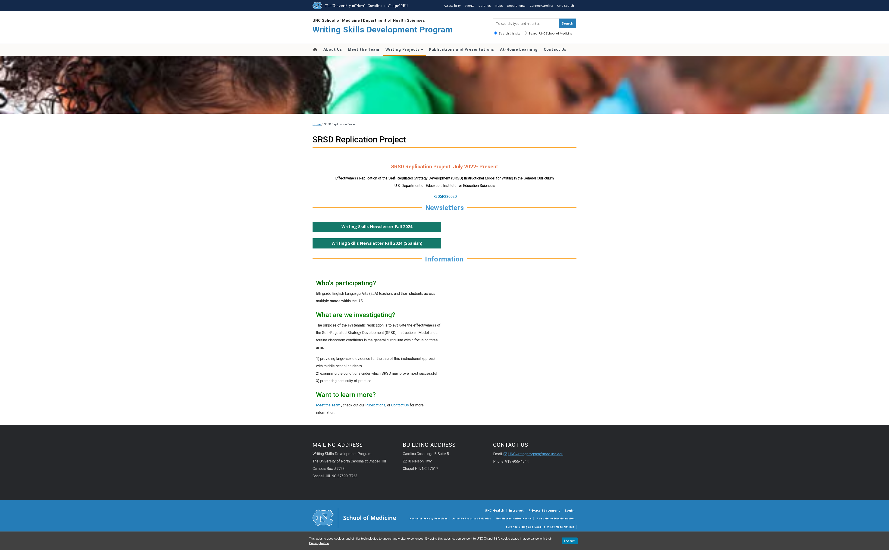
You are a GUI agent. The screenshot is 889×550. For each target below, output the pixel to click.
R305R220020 (445, 196)
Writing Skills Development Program (383, 30)
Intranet (516, 510)
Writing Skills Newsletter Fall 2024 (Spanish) (377, 243)
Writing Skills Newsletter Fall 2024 (376, 226)
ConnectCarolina (541, 5)
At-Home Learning (519, 49)
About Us (332, 49)
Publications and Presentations (461, 49)
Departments (516, 5)
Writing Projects (403, 49)
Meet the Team (363, 49)
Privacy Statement (544, 510)
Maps (499, 5)
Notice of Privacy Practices (429, 518)
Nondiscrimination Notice (514, 518)
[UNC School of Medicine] (354, 517)
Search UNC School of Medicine (550, 33)
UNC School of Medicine (336, 20)
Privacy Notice (319, 543)
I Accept (569, 541)
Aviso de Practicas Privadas (471, 518)
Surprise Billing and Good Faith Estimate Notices (540, 526)
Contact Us (555, 49)
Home (314, 49)
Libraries (485, 5)
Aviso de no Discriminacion (556, 518)
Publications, (375, 405)
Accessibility (452, 5)
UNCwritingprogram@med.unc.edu (535, 454)
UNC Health (494, 510)
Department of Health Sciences (394, 20)
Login (570, 510)
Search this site (509, 33)
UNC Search (565, 5)
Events (469, 5)
